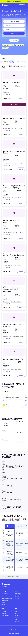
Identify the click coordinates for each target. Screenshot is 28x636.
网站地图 (17, 598)
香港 (13, 576)
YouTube (17, 621)
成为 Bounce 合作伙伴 (7, 598)
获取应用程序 (5, 594)
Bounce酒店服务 (6, 602)
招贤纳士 (4, 604)
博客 (3, 596)
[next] (24, 410)
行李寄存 (9, 576)
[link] (22, 5)
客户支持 (17, 596)
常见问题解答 (18, 594)
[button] (14, 33)
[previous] (20, 410)
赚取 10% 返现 (18, 1)
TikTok (16, 617)
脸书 (16, 611)
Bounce (3, 576)
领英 (16, 619)
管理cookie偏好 (5, 615)
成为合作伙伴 (5, 600)
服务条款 (4, 611)
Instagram (17, 615)
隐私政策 (4, 613)
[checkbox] (6, 61)
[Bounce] (6, 5)
